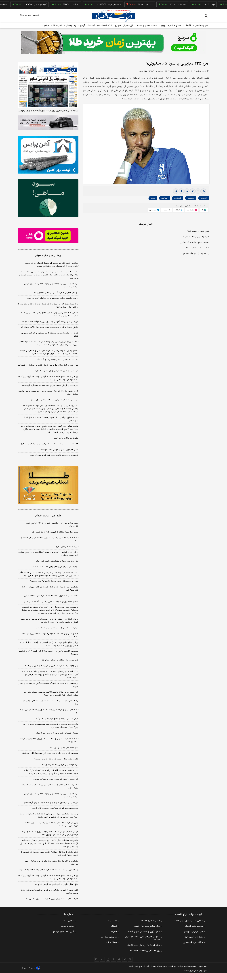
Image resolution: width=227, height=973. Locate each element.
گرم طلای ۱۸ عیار (21, 4)
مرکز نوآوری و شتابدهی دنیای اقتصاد (144, 931)
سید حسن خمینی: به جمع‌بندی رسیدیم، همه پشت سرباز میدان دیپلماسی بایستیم (51, 285)
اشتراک (114, 931)
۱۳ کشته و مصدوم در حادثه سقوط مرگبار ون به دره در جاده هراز (49, 443)
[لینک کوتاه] (203, 191)
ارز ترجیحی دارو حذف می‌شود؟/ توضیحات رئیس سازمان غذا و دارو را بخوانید (48, 685)
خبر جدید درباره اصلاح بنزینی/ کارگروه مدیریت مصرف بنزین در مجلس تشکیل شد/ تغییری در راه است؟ (51, 694)
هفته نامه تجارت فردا (194, 937)
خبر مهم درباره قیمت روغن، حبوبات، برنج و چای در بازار (54, 399)
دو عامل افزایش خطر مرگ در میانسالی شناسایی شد (56, 292)
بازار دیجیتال (128, 25)
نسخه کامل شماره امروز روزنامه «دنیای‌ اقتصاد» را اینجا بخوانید (48, 111)
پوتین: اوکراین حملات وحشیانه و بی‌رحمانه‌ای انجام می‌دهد (52, 298)
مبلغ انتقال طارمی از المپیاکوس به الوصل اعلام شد (56, 884)
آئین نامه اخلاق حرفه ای (63, 931)
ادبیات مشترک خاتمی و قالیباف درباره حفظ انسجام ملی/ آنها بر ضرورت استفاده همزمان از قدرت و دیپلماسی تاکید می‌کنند (51, 772)
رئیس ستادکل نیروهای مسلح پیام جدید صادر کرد (57, 718)
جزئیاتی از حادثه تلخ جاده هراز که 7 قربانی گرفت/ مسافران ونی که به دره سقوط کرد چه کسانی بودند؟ (48, 877)
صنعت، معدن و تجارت (147, 25)
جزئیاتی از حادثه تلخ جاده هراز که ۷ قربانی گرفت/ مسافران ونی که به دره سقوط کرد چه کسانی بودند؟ (48, 378)
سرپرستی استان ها (109, 937)
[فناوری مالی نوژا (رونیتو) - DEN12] (48, 485)
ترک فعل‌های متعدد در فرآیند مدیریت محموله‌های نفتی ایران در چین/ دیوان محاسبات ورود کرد (50, 726)
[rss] (113, 959)
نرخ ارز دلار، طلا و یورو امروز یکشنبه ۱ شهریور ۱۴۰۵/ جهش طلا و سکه (49, 702)
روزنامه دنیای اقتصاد (194, 926)
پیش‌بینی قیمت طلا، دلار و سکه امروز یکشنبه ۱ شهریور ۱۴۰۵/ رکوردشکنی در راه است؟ (51, 824)
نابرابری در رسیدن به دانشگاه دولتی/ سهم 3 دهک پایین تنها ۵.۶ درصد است (50, 635)
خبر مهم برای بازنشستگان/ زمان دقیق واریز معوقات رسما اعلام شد (50, 321)
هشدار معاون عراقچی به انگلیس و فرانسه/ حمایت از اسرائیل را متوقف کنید (51, 419)
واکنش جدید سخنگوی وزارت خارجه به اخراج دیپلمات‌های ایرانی (51, 595)
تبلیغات (114, 926)
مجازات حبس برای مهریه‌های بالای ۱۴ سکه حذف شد (55, 566)
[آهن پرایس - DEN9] (48, 155)
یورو (194, 4)
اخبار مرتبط (146, 224)
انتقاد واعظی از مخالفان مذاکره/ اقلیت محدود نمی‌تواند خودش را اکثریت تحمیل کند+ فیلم (49, 854)
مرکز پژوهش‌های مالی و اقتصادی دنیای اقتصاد (142, 938)
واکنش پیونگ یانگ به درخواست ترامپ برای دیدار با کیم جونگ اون (49, 327)
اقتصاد (187, 25)
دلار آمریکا (56, 4)
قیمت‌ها (91, 25)
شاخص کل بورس (96, 4)
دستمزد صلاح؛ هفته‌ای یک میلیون (194, 242)
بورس (163, 25)
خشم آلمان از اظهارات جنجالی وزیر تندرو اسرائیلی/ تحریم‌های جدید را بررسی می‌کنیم (48, 892)
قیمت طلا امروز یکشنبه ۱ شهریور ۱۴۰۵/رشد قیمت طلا (55, 532)
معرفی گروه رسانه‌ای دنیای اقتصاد (188, 920)
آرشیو (82, 25)
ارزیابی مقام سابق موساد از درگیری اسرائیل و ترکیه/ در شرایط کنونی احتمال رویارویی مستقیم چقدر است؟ (49, 644)
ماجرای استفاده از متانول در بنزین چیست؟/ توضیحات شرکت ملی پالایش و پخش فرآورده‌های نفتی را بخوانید (49, 621)
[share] (108, 959)
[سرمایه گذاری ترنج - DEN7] (113, 42)
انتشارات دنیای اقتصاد (150, 920)
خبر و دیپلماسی (201, 25)
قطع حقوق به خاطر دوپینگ (197, 248)
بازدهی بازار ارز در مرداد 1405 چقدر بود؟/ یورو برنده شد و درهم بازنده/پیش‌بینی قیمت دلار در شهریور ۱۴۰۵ (50, 833)
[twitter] (192, 191)
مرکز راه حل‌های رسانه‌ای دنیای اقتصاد (143, 945)
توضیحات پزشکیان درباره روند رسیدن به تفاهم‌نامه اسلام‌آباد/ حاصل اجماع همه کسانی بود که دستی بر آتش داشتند (49, 815)
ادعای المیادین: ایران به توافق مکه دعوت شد (59, 449)
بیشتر (46, 25)
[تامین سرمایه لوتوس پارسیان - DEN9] (48, 198)
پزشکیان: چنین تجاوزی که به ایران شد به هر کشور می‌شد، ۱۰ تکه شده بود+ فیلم (50, 588)
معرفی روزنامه (67, 920)
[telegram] (181, 191)
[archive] (97, 959)
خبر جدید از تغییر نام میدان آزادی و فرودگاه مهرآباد (56, 370)
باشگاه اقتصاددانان (105, 25)
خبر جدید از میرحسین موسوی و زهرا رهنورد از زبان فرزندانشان (51, 802)
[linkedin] (186, 191)
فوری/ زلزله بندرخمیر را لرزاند (66, 546)
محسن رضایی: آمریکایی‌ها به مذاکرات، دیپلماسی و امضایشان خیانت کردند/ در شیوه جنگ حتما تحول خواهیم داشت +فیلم (49, 352)
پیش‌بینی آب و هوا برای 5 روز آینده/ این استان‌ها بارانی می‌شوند (50, 753)
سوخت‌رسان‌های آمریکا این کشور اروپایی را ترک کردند (55, 808)
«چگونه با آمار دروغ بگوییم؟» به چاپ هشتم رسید (56, 627)
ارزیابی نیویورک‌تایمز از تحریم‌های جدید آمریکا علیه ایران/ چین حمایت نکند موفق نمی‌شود (48, 554)
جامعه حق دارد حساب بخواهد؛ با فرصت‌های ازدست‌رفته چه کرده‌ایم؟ (48, 869)
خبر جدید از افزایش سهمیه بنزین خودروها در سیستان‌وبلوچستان (50, 385)
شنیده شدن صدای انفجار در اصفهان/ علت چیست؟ (56, 759)
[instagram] (130, 959)
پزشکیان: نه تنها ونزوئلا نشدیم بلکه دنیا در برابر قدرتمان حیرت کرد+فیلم (51, 863)
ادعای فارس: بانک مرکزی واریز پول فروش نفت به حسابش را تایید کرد (48, 365)
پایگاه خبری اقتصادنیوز (193, 942)
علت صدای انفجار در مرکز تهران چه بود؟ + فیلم (57, 359)
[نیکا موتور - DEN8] (48, 122)
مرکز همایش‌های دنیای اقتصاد (147, 926)
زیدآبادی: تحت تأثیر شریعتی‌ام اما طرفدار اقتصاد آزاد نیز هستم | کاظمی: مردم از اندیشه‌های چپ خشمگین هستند (51, 265)
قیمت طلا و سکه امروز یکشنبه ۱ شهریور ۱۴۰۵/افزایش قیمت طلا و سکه (49, 539)
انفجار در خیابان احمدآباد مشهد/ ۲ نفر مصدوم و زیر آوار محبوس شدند (49, 334)
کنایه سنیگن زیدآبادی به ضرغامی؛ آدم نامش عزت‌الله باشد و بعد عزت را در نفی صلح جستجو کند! (48, 305)
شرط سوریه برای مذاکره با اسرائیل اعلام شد (60, 660)
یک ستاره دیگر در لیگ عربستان (196, 253)
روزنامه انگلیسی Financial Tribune (145, 950)
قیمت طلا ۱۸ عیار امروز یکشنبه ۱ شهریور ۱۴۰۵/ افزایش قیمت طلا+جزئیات (51, 525)
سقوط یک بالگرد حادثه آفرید (66, 438)
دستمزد (190, 198)
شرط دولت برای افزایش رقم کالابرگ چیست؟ (59, 764)
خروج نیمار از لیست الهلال (198, 231)
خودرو (118, 25)
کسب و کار (57, 25)
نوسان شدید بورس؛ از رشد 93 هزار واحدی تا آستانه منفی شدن (51, 601)
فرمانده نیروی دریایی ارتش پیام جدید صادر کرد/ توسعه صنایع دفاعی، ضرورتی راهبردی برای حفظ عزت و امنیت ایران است (48, 343)
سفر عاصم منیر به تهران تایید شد (64, 747)
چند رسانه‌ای (70, 25)
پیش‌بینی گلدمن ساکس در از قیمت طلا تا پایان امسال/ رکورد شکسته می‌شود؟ (48, 653)
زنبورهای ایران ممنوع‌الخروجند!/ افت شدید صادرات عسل (54, 455)
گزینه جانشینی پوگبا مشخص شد (195, 236)
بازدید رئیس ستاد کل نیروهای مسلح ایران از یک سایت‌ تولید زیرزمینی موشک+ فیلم (48, 393)
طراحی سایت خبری (30, 968)
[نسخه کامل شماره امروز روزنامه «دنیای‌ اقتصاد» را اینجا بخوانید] (48, 85)
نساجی (164, 198)
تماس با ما (112, 920)
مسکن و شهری (174, 25)
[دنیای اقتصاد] (113, 16)
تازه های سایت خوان (48, 516)
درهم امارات (163, 4)
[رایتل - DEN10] (48, 235)
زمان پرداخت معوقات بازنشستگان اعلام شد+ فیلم (57, 561)
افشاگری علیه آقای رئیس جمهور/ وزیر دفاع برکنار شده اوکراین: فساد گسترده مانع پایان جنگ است (49, 314)
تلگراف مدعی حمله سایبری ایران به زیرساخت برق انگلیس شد (52, 898)
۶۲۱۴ (198, 71)
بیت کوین (130, 4)
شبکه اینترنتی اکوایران (193, 931)
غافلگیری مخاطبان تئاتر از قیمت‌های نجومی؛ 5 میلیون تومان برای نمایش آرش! (50, 786)
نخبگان (177, 198)
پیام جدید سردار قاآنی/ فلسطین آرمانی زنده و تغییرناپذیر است (51, 665)
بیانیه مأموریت (67, 926)
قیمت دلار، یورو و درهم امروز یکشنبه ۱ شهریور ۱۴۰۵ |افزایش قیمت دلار (49, 711)
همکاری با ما (111, 942)
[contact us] (102, 959)
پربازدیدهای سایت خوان (48, 256)
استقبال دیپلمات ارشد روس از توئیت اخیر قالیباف (57, 733)
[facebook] (197, 191)
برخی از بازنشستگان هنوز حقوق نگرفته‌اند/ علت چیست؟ (54, 581)
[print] (175, 191)
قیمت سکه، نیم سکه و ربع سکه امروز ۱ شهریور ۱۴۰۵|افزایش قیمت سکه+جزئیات (49, 740)
